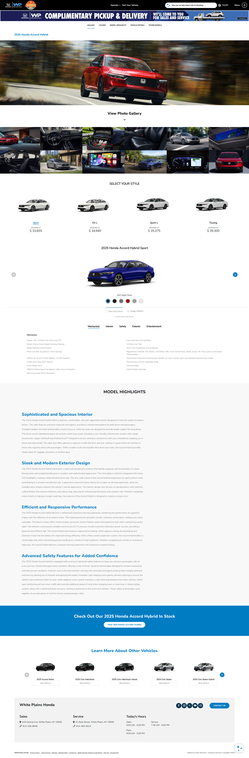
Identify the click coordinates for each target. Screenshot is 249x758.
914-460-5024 (83, 726)
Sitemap (54, 753)
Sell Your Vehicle (130, 5)
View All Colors (115, 311)
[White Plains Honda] (19, 5)
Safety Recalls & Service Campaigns (90, 753)
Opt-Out (106, 753)
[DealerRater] (200, 705)
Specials (115, 5)
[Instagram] (184, 705)
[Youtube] (195, 705)
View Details (45, 683)
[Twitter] (189, 705)
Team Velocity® (200, 753)
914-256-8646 (30, 726)
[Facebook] (178, 705)
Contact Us (219, 705)
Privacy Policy (35, 753)
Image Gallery (136, 311)
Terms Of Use (46, 753)
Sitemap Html (63, 753)
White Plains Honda (21, 753)
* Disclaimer (242, 18)
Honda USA (114, 753)
